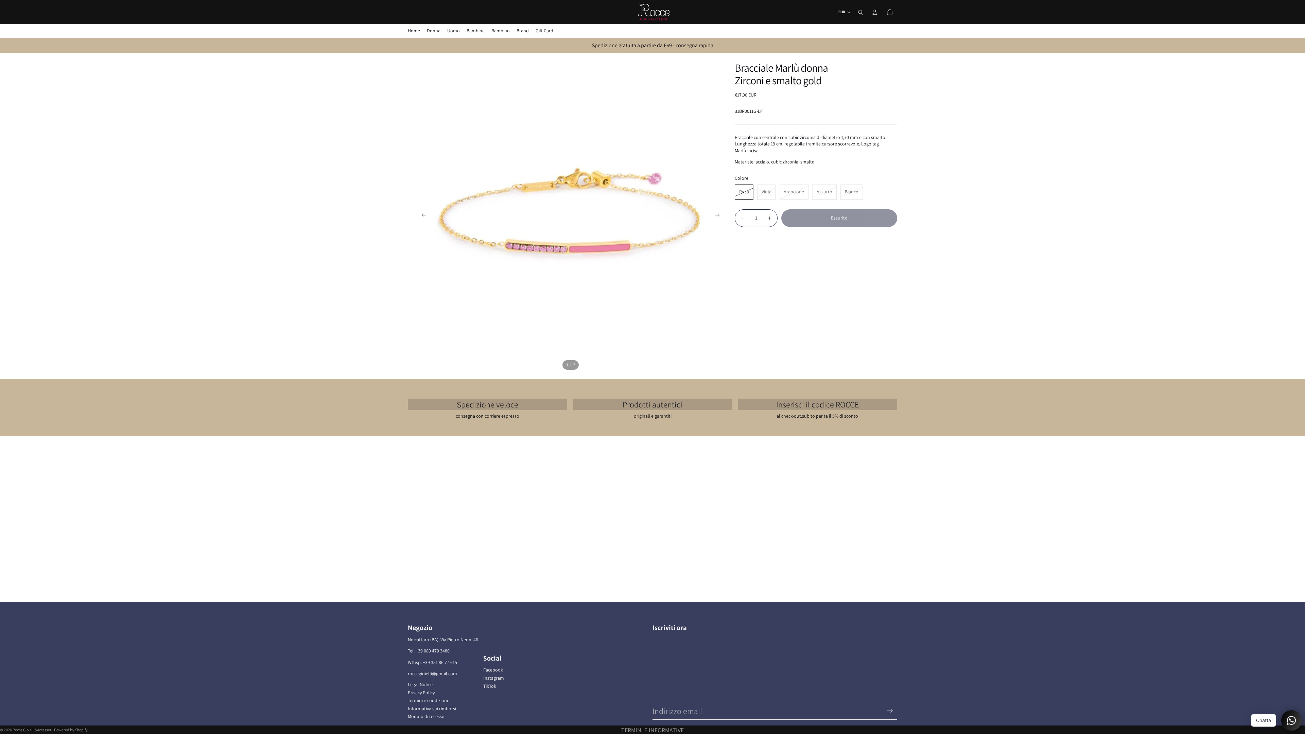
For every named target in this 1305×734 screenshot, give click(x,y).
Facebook (493, 670)
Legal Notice (420, 684)
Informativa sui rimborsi (432, 708)
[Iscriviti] (890, 711)
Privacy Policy (421, 692)
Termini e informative (652, 730)
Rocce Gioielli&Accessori (32, 729)
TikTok (489, 686)
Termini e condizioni (428, 700)
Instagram (493, 678)
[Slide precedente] (421, 216)
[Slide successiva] (719, 216)
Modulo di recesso (426, 716)
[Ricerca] (860, 12)
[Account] (874, 12)
